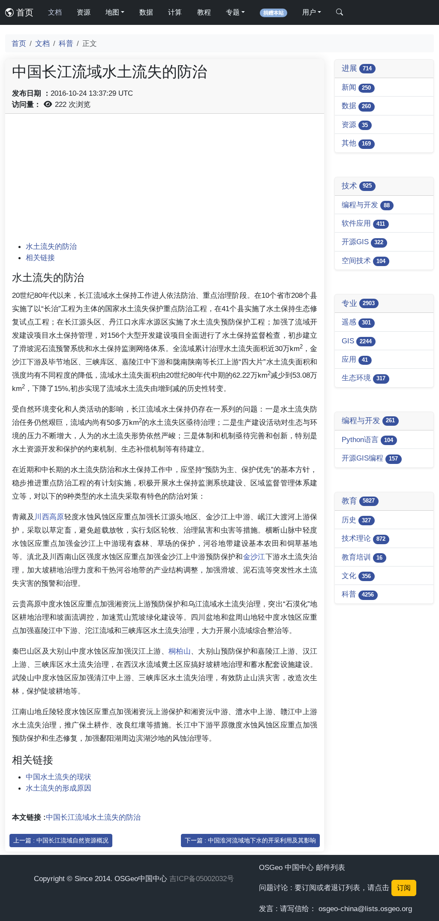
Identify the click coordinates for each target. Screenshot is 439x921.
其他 (356, 143)
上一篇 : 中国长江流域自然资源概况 (60, 840)
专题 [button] (233, 12)
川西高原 (49, 516)
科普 (66, 43)
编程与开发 (366, 204)
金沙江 (254, 556)
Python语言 (367, 439)
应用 (355, 359)
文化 (356, 575)
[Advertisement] (164, 181)
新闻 (356, 87)
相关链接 (40, 257)
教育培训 (362, 557)
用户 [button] (309, 12)
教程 (204, 12)
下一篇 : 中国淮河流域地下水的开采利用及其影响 (250, 840)
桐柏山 (179, 651)
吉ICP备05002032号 (201, 878)
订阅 (404, 887)
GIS (357, 340)
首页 (23, 12)
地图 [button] (112, 12)
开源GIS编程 (370, 458)
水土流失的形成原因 (58, 788)
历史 (356, 519)
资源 (83, 12)
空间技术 (363, 260)
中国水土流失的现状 (58, 777)
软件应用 (363, 223)
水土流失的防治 (51, 246)
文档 (55, 12)
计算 (175, 12)
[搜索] (339, 12)
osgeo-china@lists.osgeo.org (365, 908)
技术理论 (363, 538)
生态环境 (363, 377)
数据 (146, 12)
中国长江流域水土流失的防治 (93, 817)
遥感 (356, 322)
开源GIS (362, 241)
